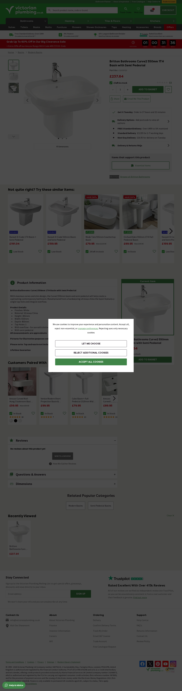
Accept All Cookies (91, 361)
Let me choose (91, 343)
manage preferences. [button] (88, 328)
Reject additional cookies (91, 352)
